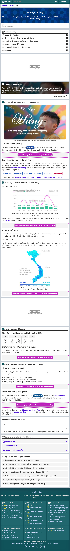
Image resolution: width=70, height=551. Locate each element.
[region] (35, 67)
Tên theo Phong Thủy (57, 505)
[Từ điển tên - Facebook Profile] (25, 546)
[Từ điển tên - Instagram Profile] (41, 546)
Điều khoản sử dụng (37, 543)
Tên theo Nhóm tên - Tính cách (58, 513)
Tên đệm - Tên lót (9, 533)
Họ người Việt (8, 530)
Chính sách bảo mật (52, 543)
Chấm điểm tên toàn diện (35, 517)
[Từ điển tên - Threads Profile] (44, 546)
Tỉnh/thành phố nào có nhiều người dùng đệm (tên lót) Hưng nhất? (30, 476)
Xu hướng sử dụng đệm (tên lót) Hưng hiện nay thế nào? (26, 472)
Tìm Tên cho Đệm (56, 521)
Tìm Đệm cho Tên (33, 537)
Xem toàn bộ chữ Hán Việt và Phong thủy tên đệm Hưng (35, 386)
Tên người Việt (9, 535)
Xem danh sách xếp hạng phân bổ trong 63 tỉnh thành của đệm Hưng (35, 293)
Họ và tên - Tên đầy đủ (11, 538)
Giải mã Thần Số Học (36, 521)
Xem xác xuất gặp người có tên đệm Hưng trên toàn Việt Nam (35, 225)
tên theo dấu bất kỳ (18, 168)
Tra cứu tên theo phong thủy (24, 412)
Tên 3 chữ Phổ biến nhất (12, 510)
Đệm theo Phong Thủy (34, 532)
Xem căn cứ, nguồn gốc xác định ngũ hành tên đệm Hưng (35, 405)
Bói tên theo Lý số (35, 523)
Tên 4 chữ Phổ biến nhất (12, 515)
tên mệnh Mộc (59, 395)
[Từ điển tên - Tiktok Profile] (29, 546)
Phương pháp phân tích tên (20, 543)
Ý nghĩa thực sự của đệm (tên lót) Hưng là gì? (22, 460)
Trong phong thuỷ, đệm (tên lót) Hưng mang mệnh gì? (25, 484)
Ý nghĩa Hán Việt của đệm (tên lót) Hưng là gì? (22, 480)
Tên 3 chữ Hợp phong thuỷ (13, 513)
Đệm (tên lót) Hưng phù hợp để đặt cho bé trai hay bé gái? (27, 464)
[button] (35, 1)
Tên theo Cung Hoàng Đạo (59, 508)
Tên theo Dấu (54, 519)
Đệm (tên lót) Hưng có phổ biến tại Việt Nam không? (24, 468)
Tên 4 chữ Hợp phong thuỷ (13, 518)
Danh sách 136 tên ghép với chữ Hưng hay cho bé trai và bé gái (38, 177)
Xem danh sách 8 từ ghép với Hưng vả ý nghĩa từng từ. (35, 357)
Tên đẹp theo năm (12, 505)
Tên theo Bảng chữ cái (57, 517)
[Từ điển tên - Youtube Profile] (33, 546)
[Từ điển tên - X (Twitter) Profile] (37, 546)
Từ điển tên (35, 492)
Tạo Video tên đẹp (58, 530)
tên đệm (8, 220)
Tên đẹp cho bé (11, 508)
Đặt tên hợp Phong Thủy (31, 410)
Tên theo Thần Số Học (57, 510)
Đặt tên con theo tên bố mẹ (35, 513)
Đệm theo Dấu (32, 535)
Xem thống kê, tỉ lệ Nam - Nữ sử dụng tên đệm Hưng (35, 155)
